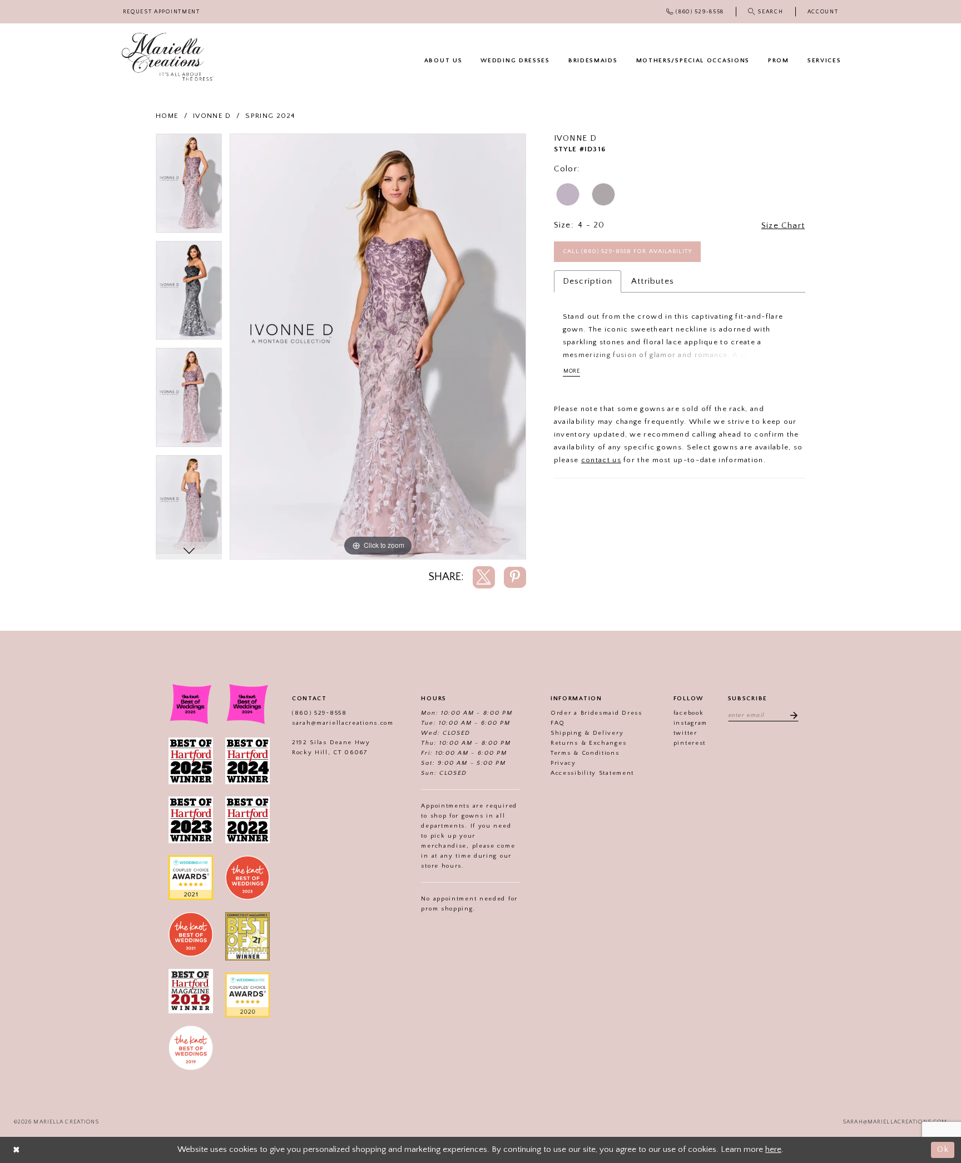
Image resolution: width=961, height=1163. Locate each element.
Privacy (563, 763)
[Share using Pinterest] (515, 577)
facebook (688, 713)
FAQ (558, 723)
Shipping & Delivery (587, 733)
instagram (690, 723)
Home (167, 116)
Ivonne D (212, 116)
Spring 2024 (270, 116)
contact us (601, 460)
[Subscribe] (790, 714)
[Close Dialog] (17, 1150)
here (773, 1149)
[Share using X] (484, 577)
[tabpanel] (189, 187)
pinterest (689, 743)
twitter (685, 733)
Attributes (652, 281)
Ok (943, 1149)
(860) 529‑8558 (319, 713)
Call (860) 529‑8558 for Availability (627, 251)
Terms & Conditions (585, 753)
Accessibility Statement (592, 773)
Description (587, 281)
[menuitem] (161, 12)
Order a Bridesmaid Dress (596, 713)
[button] (822, 12)
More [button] (571, 371)
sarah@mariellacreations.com (343, 723)
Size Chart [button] (783, 225)
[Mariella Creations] (168, 57)
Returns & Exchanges (588, 743)
